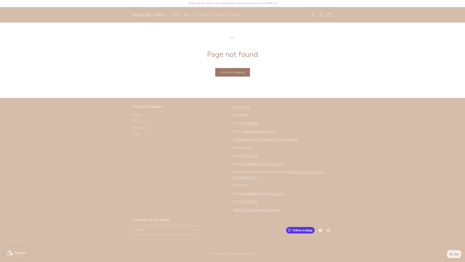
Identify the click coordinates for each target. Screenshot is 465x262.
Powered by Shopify (244, 253)
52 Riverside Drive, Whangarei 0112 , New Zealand (265, 139)
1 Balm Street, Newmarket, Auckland (256, 210)
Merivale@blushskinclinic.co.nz (261, 164)
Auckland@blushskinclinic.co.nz (262, 193)
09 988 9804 (250, 123)
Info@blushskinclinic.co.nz (259, 131)
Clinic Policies (140, 127)
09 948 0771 (250, 202)
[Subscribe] (194, 230)
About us (138, 121)
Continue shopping (232, 72)
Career (136, 134)
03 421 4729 (250, 156)
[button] (219, 15)
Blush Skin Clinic (226, 253)
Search (136, 114)
